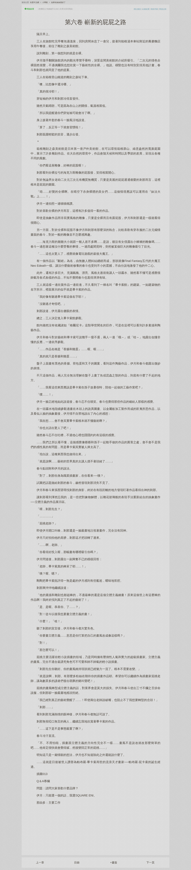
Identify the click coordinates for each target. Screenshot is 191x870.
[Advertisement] (95, 828)
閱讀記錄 (162, 9)
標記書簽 (137, 9)
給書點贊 (145, 9)
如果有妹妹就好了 (58, 2)
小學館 (45, 2)
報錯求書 (154, 9)
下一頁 (150, 862)
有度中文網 (34, 2)
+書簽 (113, 862)
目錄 (77, 862)
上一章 (40, 862)
